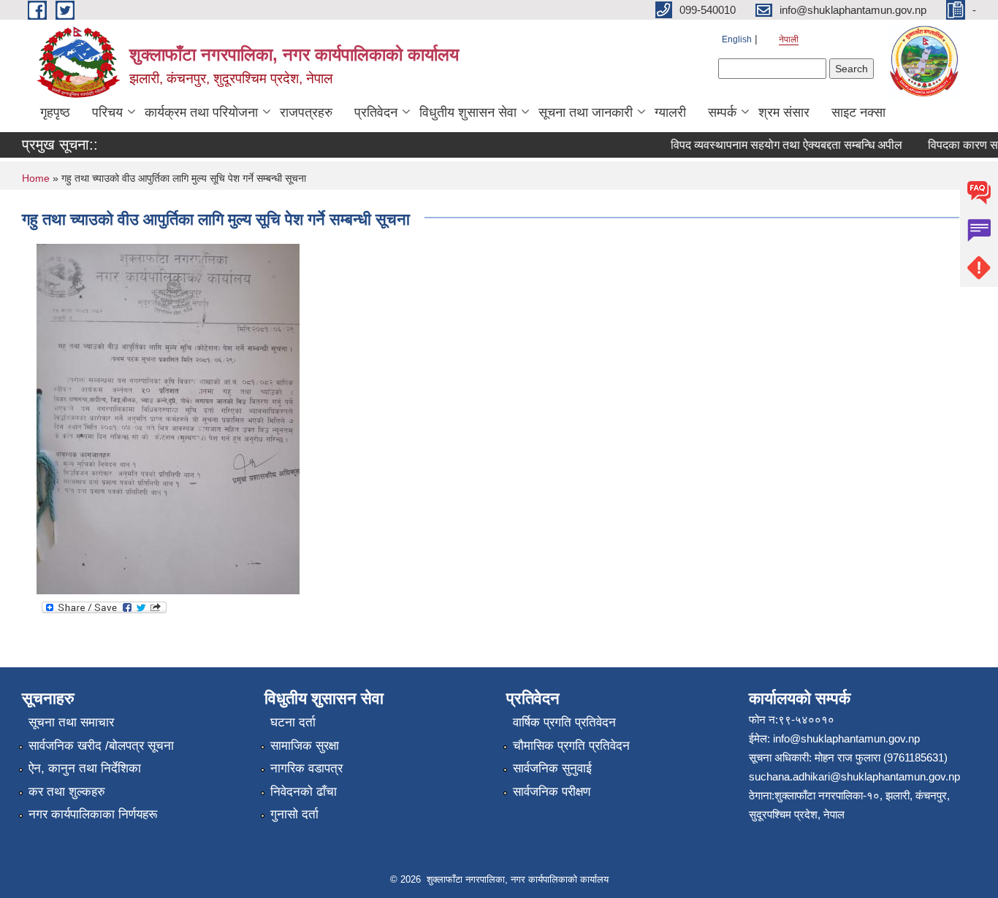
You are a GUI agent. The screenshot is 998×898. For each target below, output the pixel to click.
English (737, 39)
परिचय (107, 112)
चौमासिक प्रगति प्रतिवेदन (571, 746)
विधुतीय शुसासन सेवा (468, 112)
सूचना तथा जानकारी (585, 112)
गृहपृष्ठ (55, 112)
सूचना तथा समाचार (71, 722)
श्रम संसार (784, 112)
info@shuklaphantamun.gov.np (846, 738)
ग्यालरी (670, 112)
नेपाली (789, 39)
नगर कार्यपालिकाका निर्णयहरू (92, 814)
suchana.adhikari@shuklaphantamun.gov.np (854, 776)
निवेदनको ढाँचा (303, 792)
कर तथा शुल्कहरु (66, 792)
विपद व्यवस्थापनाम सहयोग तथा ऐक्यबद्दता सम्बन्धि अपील (778, 145)
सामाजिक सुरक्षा (304, 746)
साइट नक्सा (858, 112)
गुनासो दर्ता (294, 814)
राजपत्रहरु (306, 112)
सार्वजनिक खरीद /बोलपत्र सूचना (101, 746)
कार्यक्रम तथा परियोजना (201, 112)
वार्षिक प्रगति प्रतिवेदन (564, 722)
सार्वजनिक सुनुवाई (552, 768)
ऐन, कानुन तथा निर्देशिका (84, 768)
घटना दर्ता (293, 722)
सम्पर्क (722, 112)
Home (36, 178)
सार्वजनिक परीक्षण (551, 792)
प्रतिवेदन (375, 112)
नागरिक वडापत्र (306, 768)
